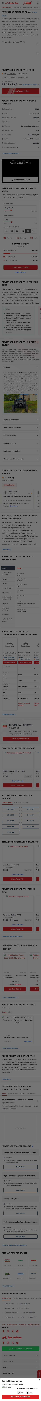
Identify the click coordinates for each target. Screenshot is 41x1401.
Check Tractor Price (20, 1397)
